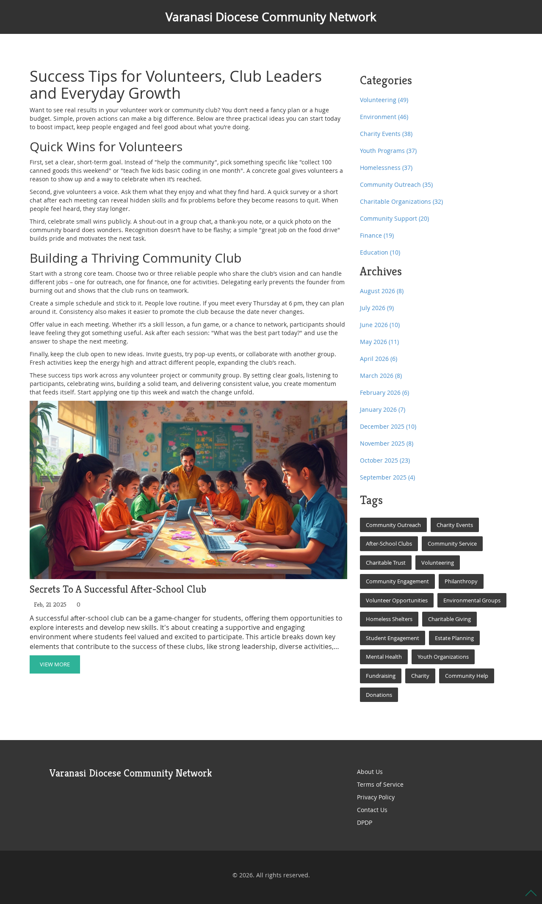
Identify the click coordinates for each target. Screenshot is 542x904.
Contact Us (372, 810)
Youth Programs (388, 151)
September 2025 (387, 477)
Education (380, 252)
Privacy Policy (376, 797)
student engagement (392, 638)
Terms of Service (380, 784)
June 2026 (380, 325)
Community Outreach (396, 184)
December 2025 (388, 426)
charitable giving (449, 619)
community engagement (397, 581)
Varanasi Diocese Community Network (271, 17)
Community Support (394, 218)
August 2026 (382, 291)
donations (379, 695)
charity (420, 675)
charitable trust (386, 562)
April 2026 (378, 359)
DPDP (364, 822)
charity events (455, 525)
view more (55, 664)
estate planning (454, 638)
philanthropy (461, 581)
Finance (377, 235)
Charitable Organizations (401, 201)
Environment (384, 117)
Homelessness (386, 168)
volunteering (437, 562)
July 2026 (377, 308)
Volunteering (384, 100)
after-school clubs (389, 543)
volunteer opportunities (397, 600)
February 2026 (384, 392)
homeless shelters (389, 619)
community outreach (393, 525)
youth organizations (443, 656)
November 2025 (386, 443)
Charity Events (386, 134)
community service (452, 543)
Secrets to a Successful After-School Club (118, 589)
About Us (370, 772)
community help (466, 675)
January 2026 (382, 409)
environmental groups (472, 600)
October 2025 (385, 460)
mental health (384, 656)
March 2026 (381, 376)
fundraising (380, 675)
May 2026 (379, 342)
